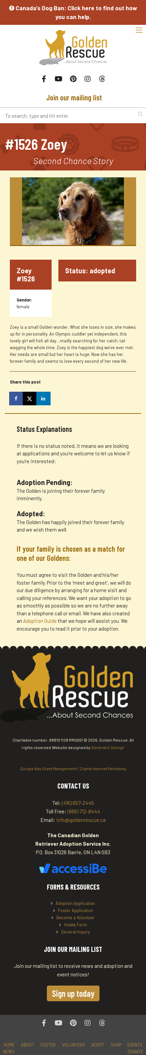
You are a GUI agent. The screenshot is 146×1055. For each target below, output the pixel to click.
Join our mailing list (73, 97)
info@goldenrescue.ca (81, 820)
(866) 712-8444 (84, 811)
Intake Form (75, 924)
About (27, 1045)
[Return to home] (73, 51)
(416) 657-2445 (78, 803)
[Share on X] (30, 398)
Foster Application (75, 910)
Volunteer (73, 1045)
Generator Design (107, 747)
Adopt (97, 1045)
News (9, 1051)
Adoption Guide (40, 621)
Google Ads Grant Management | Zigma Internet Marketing (73, 768)
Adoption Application (75, 903)
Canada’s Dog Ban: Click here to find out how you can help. (75, 12)
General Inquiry (75, 932)
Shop (116, 1045)
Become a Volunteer (75, 917)
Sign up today (73, 993)
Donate (135, 1051)
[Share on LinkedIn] (44, 398)
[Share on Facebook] (16, 398)
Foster (48, 1045)
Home (9, 1045)
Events (134, 1045)
